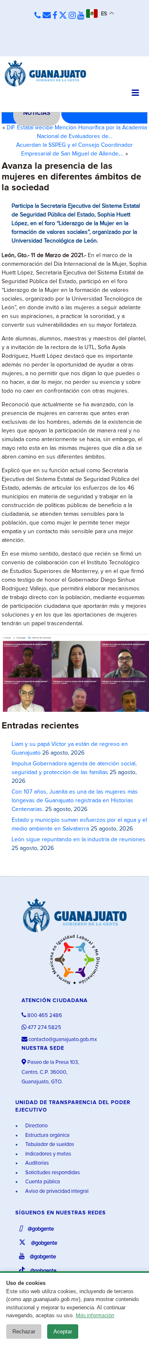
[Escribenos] (47, 15)
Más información (95, 1315)
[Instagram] (72, 16)
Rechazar (23, 1331)
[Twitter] (63, 16)
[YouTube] (80, 16)
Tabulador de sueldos (49, 1144)
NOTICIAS (36, 113)
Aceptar (62, 1331)
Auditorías (36, 1163)
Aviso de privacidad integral (56, 1191)
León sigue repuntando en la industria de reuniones (78, 839)
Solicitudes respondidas (52, 1172)
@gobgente (40, 1229)
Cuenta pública (42, 1182)
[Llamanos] (37, 16)
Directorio (36, 1126)
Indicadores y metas (47, 1154)
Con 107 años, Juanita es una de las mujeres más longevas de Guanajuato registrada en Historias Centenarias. (75, 800)
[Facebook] (55, 16)
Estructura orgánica (47, 1135)
